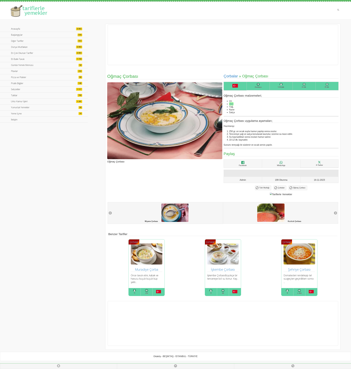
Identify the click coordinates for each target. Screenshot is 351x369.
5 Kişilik (281, 87)
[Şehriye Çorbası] (299, 263)
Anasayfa (46, 28)
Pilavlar (46, 71)
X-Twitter (319, 165)
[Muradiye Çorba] (146, 263)
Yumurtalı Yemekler (46, 107)
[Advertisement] (223, 45)
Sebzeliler (46, 89)
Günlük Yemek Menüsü (46, 65)
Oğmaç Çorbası (299, 188)
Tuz (231, 104)
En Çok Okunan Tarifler (46, 53)
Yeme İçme (46, 113)
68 (223, 293)
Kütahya (258, 87)
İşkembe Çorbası (223, 269)
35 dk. (327, 87)
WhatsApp (281, 165)
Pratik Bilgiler (46, 83)
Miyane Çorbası (153, 221)
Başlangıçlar (46, 34)
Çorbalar (231, 76)
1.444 (299, 293)
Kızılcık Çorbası (293, 221)
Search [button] (338, 10)
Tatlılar (46, 95)
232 (146, 293)
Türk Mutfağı (264, 188)
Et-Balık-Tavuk (46, 59)
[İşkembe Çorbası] (223, 263)
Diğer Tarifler (46, 40)
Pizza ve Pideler (46, 77)
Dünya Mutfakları (46, 46)
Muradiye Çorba (146, 269)
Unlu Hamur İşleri (46, 101)
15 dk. (304, 87)
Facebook (243, 165)
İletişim (14, 119)
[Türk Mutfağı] (235, 86)
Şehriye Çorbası (299, 269)
